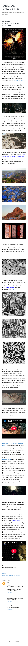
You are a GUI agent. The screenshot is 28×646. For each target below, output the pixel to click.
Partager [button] (4, 573)
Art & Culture (8, 575)
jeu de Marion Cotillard (19, 80)
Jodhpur (23, 158)
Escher (12, 289)
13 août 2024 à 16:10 (17, 596)
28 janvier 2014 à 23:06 (17, 582)
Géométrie (14, 575)
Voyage (18, 575)
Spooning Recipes (11, 605)
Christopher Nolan (6, 459)
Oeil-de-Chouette (10, 8)
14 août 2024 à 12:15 (21, 605)
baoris (14, 253)
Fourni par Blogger (15, 641)
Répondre (9, 592)
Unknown (9, 583)
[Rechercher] (25, 2)
